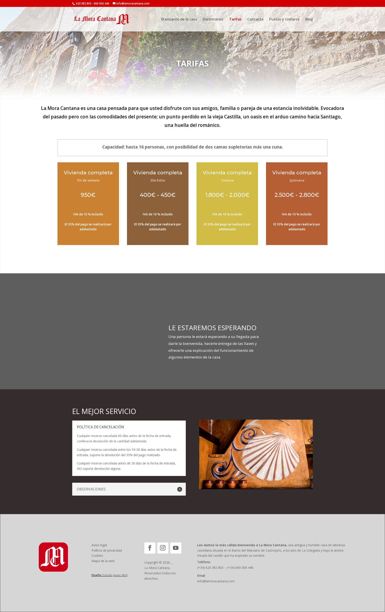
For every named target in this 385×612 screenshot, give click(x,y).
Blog (309, 20)
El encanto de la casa (179, 20)
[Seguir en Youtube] (175, 548)
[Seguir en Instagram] (162, 548)
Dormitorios (213, 20)
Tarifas (235, 20)
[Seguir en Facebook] (150, 548)
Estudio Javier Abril (114, 575)
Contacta (255, 20)
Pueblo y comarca (284, 20)
